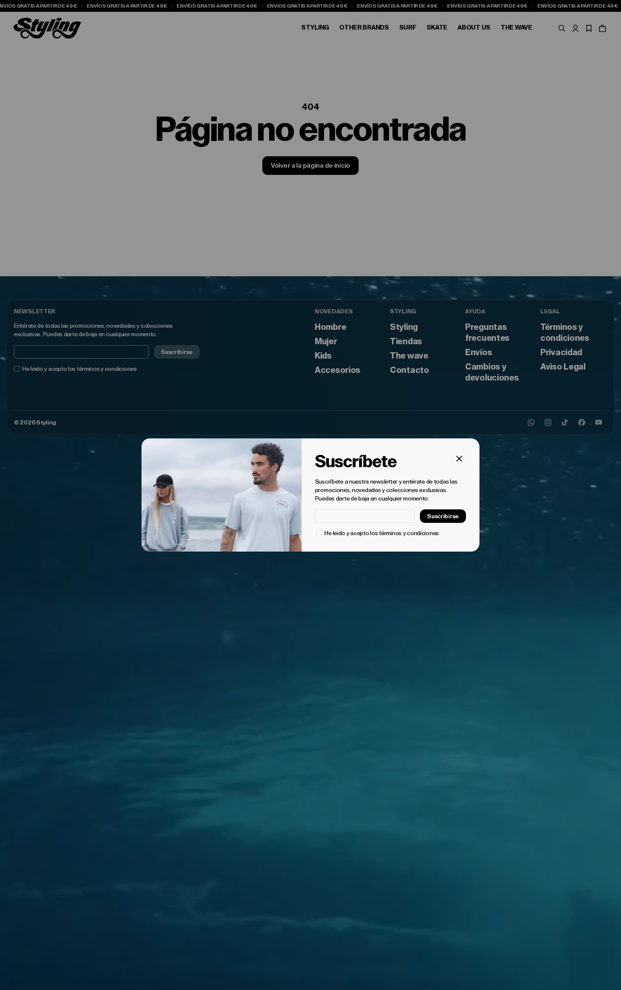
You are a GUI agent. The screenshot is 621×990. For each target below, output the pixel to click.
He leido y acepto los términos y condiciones (381, 533)
